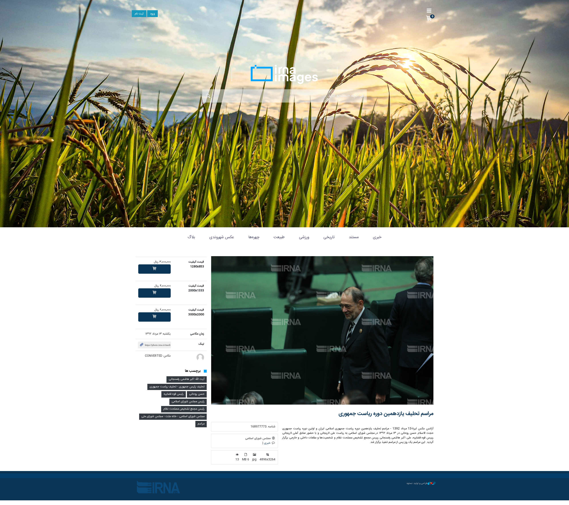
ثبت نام (139, 14)
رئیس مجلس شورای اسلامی (188, 401)
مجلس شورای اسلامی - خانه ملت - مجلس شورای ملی (172, 416)
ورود (152, 14)
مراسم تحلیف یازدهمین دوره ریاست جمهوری (386, 413)
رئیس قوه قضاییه (174, 394)
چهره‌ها (253, 237)
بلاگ (191, 237)
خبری (377, 237)
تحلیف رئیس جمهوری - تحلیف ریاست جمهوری (177, 386)
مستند (354, 237)
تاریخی (329, 237)
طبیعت (279, 237)
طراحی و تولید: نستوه (417, 483)
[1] (154, 269)
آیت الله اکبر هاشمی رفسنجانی (186, 379)
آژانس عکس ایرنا (284, 74)
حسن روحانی (196, 394)
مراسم (201, 424)
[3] (154, 317)
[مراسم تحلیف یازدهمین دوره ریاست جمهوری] (322, 330)
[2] (154, 293)
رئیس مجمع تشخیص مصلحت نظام (183, 409)
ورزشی (304, 237)
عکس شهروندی (221, 237)
